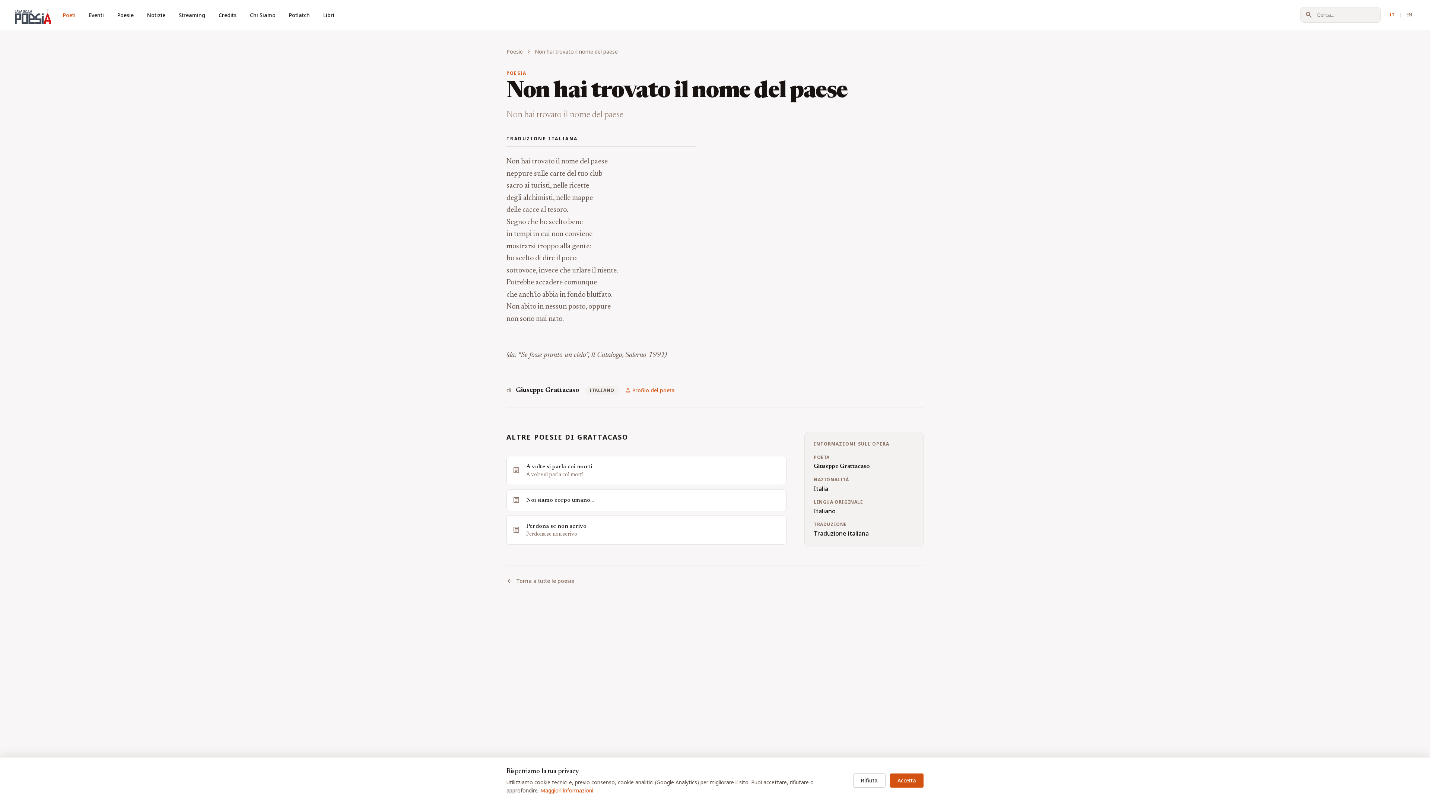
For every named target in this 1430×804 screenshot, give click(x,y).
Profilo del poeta (650, 390)
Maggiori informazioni (566, 790)
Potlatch (299, 15)
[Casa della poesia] (33, 15)
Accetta (906, 780)
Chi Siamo (263, 15)
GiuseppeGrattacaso (547, 390)
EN (1409, 15)
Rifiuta (869, 780)
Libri (328, 15)
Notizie (156, 15)
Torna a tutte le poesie (540, 581)
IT (1392, 15)
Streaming (192, 15)
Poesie (125, 15)
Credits (227, 15)
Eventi (96, 15)
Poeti (69, 15)
